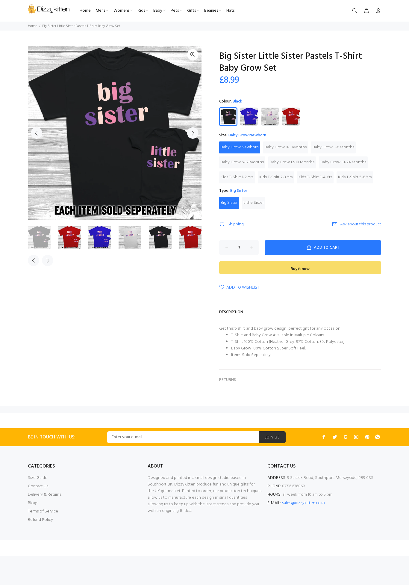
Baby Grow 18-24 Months (343, 162)
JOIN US (272, 437)
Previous (36, 133)
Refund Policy (40, 519)
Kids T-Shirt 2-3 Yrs (276, 177)
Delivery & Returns (44, 494)
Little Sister (253, 202)
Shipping (236, 224)
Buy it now (300, 269)
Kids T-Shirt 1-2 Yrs (237, 177)
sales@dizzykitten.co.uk (303, 503)
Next (193, 133)
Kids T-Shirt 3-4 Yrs (315, 177)
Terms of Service (43, 511)
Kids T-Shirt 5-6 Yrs (355, 177)
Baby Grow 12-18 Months (292, 162)
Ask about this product (360, 224)
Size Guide (37, 477)
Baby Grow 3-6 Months (333, 147)
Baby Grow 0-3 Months (286, 147)
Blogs (33, 503)
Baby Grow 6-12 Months (242, 162)
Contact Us (38, 486)
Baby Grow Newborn (240, 147)
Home (32, 26)
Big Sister (229, 202)
